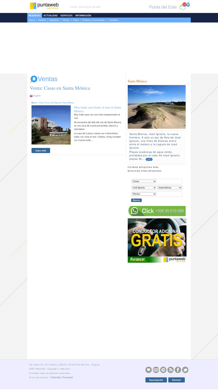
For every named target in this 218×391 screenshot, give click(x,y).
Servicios (66, 15)
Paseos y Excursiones (93, 20)
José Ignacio (56, 103)
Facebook (177, 369)
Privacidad (67, 377)
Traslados (113, 20)
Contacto (163, 369)
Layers (155, 369)
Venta (41, 103)
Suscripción (156, 380)
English (37, 95)
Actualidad (50, 15)
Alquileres (54, 20)
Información (83, 15)
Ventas (66, 20)
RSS (170, 369)
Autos (76, 20)
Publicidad (55, 377)
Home (32, 20)
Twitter (185, 369)
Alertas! (176, 380)
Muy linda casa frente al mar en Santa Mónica (97, 109)
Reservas (35, 15)
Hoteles (42, 20)
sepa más (40, 150)
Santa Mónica (68, 103)
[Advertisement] (109, 48)
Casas (47, 103)
